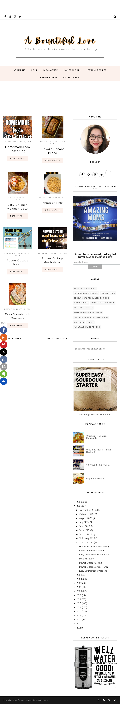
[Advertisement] (53, 6)
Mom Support (81, 303)
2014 (79, 615)
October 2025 (86, 514)
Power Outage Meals (90, 562)
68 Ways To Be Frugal (98, 465)
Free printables (82, 317)
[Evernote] (3, 374)
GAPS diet (79, 322)
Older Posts (56, 339)
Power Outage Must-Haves (93, 566)
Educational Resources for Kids (91, 298)
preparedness (100, 317)
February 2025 (87, 538)
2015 (79, 611)
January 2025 (86, 542)
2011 (79, 627)
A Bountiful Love (17, 700)
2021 (79, 587)
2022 (79, 583)
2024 (79, 574)
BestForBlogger (42, 700)
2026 (79, 501)
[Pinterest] (3, 344)
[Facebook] (3, 330)
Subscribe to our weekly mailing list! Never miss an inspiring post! (95, 255)
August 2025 (85, 518)
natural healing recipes (87, 327)
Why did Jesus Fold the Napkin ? (98, 451)
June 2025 (84, 526)
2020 (79, 591)
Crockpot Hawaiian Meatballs (96, 437)
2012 (79, 623)
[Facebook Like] (3, 359)
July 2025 (84, 522)
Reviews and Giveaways (86, 293)
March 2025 (85, 534)
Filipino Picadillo (95, 479)
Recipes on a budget (85, 288)
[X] (3, 352)
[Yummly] (3, 337)
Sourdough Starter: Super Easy (95, 414)
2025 (79, 505)
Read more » (17, 158)
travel (90, 322)
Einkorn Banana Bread (91, 550)
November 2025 (88, 510)
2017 (79, 603)
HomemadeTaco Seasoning (94, 546)
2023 (79, 579)
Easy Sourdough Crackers (93, 570)
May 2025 (84, 530)
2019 (79, 595)
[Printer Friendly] (3, 366)
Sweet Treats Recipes (103, 303)
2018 (79, 599)
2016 (79, 607)
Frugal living (108, 293)
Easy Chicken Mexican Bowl (94, 554)
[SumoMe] (3, 381)
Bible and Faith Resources (88, 313)
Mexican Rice (53, 202)
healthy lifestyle (83, 308)
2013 (79, 619)
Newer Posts (14, 339)
